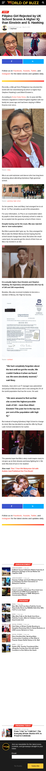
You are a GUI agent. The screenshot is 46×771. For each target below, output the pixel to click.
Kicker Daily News (19, 97)
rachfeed (10, 359)
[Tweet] (33, 61)
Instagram (6, 74)
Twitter (33, 71)
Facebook (17, 71)
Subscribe (35, 766)
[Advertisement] (23, 546)
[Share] (12, 61)
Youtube (26, 71)
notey (9, 170)
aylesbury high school (14, 201)
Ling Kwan (13, 28)
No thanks (18, 766)
